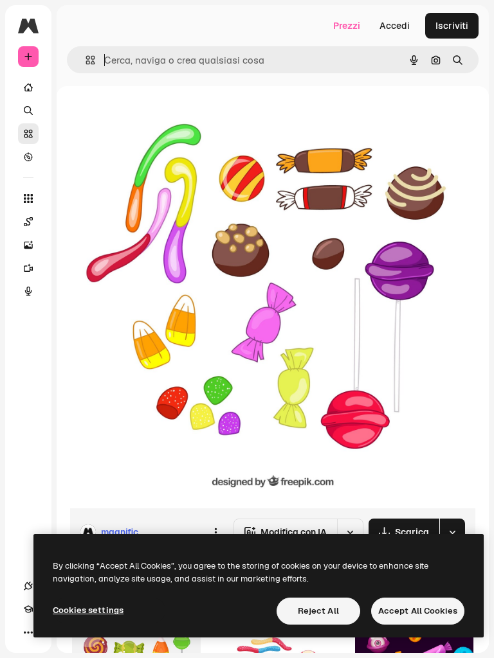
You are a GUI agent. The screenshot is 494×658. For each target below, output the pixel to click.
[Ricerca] (28, 110)
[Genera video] (28, 268)
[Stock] (28, 133)
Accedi (395, 25)
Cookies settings (88, 610)
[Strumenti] (28, 198)
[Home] (28, 87)
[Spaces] (28, 221)
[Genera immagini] (28, 245)
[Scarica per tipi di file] (452, 532)
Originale (154, 115)
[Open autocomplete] (85, 60)
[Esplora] (28, 157)
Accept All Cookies (417, 610)
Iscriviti (451, 25)
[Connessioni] (28, 586)
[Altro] (28, 632)
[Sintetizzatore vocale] (28, 291)
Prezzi (346, 25)
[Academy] (28, 609)
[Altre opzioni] (215, 532)
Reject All (318, 610)
